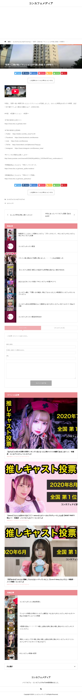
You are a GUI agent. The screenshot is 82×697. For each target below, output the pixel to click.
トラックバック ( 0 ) (59, 327)
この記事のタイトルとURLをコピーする (41, 80)
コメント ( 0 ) (22, 327)
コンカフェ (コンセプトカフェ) (19, 66)
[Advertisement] (41, 23)
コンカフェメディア (41, 3)
